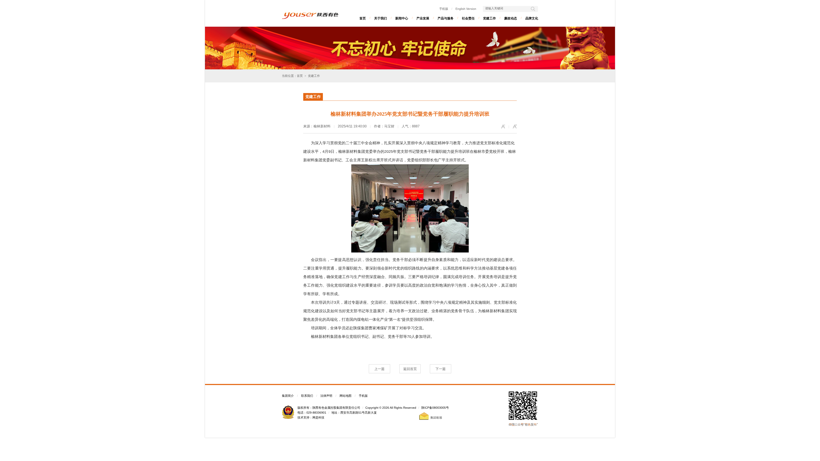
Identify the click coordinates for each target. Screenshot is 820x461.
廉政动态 (510, 18)
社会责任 (468, 18)
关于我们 (380, 18)
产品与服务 (446, 18)
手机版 (443, 8)
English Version (465, 8)
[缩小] (503, 126)
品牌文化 (531, 18)
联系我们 (307, 395)
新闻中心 (401, 18)
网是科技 (318, 417)
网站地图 (345, 395)
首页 (362, 18)
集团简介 (288, 395)
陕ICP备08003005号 (435, 407)
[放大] (514, 126)
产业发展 (422, 18)
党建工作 (489, 18)
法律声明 (326, 395)
